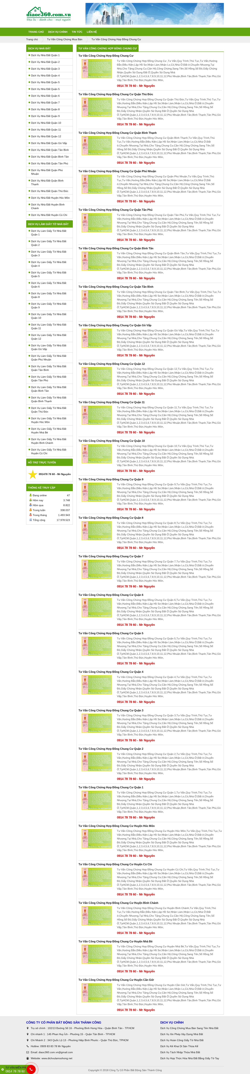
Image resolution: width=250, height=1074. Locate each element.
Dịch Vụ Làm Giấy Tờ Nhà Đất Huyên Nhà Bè (48, 430)
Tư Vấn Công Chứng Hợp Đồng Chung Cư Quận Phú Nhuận (117, 171)
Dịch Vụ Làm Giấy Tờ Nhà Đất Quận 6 (48, 284)
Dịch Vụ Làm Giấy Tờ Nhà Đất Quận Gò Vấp (48, 347)
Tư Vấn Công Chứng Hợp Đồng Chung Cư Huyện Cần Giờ (116, 979)
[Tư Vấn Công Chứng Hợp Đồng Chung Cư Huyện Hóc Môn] (97, 838)
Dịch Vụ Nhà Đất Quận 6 (45, 95)
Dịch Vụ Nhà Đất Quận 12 (46, 136)
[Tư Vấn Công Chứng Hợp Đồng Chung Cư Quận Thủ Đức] (97, 107)
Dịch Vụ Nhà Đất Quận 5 (45, 82)
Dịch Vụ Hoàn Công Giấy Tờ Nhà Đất (182, 1040)
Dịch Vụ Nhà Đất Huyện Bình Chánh (48, 206)
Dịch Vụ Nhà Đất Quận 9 (45, 116)
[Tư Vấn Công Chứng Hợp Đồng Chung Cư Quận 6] (97, 607)
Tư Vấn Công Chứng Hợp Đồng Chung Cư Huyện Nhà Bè (115, 941)
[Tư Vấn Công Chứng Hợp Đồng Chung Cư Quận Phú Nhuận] (97, 184)
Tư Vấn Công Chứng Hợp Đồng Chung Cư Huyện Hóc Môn (117, 825)
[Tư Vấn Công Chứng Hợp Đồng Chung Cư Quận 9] (97, 492)
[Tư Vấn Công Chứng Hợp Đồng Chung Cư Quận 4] (97, 684)
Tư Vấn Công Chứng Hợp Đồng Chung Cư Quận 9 (111, 479)
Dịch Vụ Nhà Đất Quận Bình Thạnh (47, 182)
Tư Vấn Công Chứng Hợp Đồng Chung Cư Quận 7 (111, 556)
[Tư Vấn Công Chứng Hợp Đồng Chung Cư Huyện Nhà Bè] (97, 954)
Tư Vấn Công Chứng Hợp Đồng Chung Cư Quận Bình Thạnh (118, 132)
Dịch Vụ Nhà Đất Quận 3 (45, 68)
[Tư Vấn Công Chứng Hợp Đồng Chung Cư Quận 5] (97, 646)
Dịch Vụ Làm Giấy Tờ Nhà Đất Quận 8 (48, 295)
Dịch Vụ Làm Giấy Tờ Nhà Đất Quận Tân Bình (48, 368)
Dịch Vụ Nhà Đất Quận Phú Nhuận (47, 172)
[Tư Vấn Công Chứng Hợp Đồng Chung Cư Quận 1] (97, 800)
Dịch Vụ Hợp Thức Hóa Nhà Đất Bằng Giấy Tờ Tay (189, 1058)
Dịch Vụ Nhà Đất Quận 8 (45, 109)
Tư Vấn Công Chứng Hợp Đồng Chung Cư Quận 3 (111, 710)
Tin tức (77, 31)
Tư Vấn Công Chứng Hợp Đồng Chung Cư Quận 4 (111, 671)
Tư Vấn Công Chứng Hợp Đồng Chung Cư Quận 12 (112, 363)
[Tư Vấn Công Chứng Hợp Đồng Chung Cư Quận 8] (97, 530)
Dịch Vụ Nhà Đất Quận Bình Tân (50, 156)
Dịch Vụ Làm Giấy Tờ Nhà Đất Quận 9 (48, 305)
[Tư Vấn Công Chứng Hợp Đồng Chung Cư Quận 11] (97, 415)
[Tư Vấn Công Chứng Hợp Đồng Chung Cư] (97, 68)
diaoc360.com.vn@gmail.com (56, 1052)
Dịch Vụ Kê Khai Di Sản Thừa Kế (179, 1046)
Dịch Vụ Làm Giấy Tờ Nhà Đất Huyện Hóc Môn (48, 420)
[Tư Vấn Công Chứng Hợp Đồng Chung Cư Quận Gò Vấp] (97, 338)
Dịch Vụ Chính (57, 31)
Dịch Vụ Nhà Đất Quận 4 (45, 75)
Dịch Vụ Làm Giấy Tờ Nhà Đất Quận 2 (48, 243)
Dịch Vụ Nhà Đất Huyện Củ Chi (49, 214)
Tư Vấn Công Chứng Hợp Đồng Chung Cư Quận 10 (112, 440)
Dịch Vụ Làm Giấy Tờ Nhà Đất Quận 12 (48, 337)
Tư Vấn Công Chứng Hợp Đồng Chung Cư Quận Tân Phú (115, 209)
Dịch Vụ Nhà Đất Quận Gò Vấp (49, 143)
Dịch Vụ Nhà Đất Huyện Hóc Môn (50, 197)
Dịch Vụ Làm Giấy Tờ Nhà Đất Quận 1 (48, 232)
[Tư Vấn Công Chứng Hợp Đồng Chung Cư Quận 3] (97, 723)
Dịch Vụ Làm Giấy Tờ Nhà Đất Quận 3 (48, 253)
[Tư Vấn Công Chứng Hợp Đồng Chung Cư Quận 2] (97, 761)
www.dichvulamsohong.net (57, 1058)
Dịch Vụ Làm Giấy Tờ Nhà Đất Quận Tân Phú (48, 378)
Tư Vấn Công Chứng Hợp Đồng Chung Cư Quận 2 (111, 748)
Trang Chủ (36, 31)
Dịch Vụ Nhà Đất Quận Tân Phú (49, 163)
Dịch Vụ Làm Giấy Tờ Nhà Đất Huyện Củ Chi (48, 451)
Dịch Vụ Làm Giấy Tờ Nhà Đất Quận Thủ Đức (48, 409)
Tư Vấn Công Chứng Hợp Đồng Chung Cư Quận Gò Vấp (115, 325)
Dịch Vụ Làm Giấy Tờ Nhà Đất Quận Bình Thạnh (48, 399)
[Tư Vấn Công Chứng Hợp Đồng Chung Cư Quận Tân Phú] (97, 222)
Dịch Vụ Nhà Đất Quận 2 (45, 61)
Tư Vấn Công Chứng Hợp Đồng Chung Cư (106, 55)
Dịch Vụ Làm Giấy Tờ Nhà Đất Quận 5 (48, 274)
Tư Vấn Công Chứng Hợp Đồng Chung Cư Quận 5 (111, 633)
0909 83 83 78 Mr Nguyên (55, 1046)
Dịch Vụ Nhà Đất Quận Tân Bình (50, 149)
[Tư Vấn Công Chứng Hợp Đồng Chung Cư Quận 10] (97, 453)
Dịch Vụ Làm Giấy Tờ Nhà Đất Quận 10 (48, 316)
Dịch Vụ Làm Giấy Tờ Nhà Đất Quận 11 (48, 326)
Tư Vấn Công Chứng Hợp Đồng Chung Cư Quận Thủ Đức (116, 94)
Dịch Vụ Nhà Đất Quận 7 (45, 102)
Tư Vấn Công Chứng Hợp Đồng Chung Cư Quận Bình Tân (116, 248)
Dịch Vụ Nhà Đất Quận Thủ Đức (49, 191)
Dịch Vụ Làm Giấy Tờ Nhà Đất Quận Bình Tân (48, 389)
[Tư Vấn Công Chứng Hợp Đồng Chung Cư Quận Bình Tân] (97, 261)
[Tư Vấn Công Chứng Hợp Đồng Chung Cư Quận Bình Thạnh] (97, 145)
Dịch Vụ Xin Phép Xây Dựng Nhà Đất (181, 1034)
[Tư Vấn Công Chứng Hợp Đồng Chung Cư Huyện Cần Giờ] (97, 992)
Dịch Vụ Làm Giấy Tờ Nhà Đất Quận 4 (48, 264)
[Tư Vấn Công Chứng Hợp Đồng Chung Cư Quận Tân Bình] (97, 299)
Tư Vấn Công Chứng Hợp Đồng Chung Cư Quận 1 (111, 787)
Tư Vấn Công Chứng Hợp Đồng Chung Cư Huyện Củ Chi (115, 864)
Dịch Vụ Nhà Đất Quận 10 (46, 122)
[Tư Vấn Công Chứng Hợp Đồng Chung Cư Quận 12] (97, 376)
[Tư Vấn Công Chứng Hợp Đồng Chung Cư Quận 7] (97, 569)
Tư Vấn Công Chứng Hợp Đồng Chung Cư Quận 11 (112, 402)
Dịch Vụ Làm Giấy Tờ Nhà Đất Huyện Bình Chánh (48, 441)
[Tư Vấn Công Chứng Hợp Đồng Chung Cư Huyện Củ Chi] (97, 877)
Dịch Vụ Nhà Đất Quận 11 (46, 129)
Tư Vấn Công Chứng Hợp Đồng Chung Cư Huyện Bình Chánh (118, 902)
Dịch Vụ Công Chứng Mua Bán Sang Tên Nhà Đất (189, 1028)
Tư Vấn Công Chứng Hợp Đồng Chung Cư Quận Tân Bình (116, 286)
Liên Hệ (92, 31)
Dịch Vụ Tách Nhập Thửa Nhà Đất (180, 1052)
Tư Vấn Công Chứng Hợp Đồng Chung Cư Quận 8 (111, 517)
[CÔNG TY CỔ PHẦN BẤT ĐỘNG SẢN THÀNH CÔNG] (55, 14)
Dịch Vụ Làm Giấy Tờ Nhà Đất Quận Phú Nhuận (48, 357)
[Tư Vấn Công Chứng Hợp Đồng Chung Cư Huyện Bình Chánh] (97, 915)
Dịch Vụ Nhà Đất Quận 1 (45, 55)
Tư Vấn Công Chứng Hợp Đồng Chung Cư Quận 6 (111, 594)
